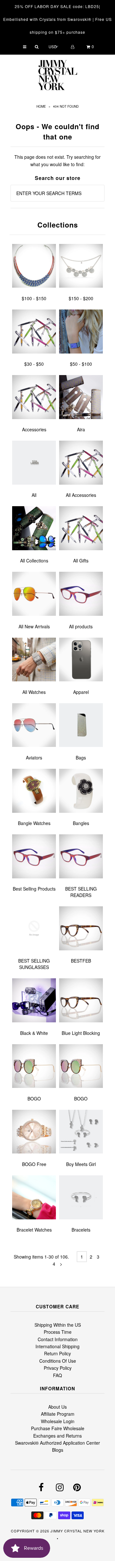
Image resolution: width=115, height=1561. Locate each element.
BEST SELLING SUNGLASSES (34, 963)
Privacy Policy (58, 1368)
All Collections (34, 560)
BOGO (34, 1098)
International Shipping (57, 1346)
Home (41, 106)
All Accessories (81, 495)
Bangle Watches (34, 823)
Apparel (81, 692)
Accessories (34, 429)
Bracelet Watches (34, 1229)
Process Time (58, 1332)
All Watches (34, 692)
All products (81, 626)
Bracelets (81, 1229)
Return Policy (57, 1353)
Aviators (34, 757)
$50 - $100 (81, 364)
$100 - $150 (34, 298)
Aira (81, 429)
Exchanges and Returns (57, 1435)
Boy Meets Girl (81, 1164)
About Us (57, 1407)
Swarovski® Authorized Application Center (57, 1443)
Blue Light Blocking (81, 1033)
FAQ (57, 1375)
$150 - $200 (81, 298)
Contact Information (58, 1339)
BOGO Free (34, 1164)
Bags (81, 757)
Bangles (81, 823)
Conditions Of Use (57, 1361)
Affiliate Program (57, 1414)
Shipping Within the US (57, 1325)
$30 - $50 (34, 364)
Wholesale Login (57, 1421)
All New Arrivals (34, 626)
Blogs (57, 1450)
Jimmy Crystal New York (77, 1530)
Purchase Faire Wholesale (57, 1428)
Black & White (34, 1033)
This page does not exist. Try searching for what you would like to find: (57, 160)
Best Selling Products (34, 888)
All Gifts (80, 560)
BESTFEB (81, 960)
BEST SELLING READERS (81, 891)
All (34, 495)
